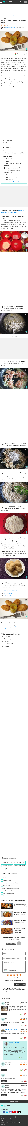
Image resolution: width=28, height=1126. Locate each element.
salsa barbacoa (8, 593)
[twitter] (7, 1112)
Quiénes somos (19, 1117)
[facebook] (3, 1112)
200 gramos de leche (12, 175)
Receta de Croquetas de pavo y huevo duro (20, 905)
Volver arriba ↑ (14, 1102)
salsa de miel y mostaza (10, 591)
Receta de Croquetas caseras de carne (20, 922)
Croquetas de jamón (19, 862)
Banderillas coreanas (8, 896)
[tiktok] (19, 1112)
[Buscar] (26, 2)
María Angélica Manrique (10, 27)
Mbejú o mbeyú (7, 880)
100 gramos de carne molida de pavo (13, 165)
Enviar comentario (20, 984)
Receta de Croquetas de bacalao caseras (20, 913)
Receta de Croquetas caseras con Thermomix (20, 931)
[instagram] (10, 1112)
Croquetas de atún (11, 869)
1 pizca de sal (9, 180)
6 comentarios (22, 25)
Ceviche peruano (7, 878)
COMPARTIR (21, 3)
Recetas (2, 16)
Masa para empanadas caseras (11, 888)
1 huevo (8, 161)
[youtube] (13, 1112)
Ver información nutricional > (14, 182)
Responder (4, 1014)
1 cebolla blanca (10, 159)
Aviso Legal (4, 1118)
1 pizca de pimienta (11, 177)
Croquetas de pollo (7, 862)
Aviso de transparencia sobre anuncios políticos (12, 1122)
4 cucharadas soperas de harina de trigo (12, 171)
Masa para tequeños (8, 893)
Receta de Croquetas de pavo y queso (12, 212)
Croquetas (15, 16)
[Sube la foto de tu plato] (19, 943)
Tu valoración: (14, 977)
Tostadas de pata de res (9, 891)
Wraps (19, 869)
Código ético (5, 1124)
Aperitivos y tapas (8, 16)
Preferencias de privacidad (7, 1120)
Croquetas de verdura (19, 866)
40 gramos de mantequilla (13, 168)
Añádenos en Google (21, 54)
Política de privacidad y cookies (15, 1118)
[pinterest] (16, 1112)
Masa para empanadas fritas (10, 883)
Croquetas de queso (7, 866)
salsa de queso (8, 595)
